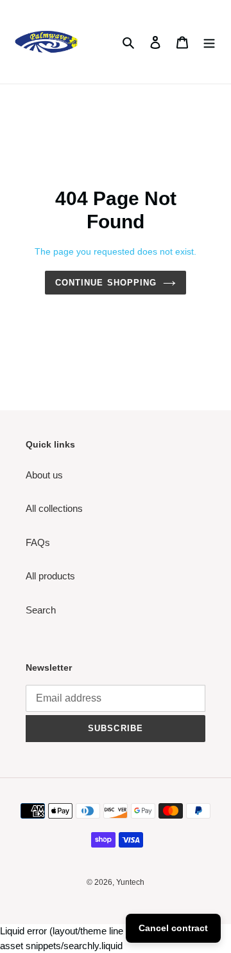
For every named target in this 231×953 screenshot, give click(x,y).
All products (50, 575)
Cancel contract (173, 928)
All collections (54, 508)
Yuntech (130, 882)
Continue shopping (106, 282)
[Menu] (209, 42)
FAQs (38, 542)
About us (44, 474)
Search (41, 609)
